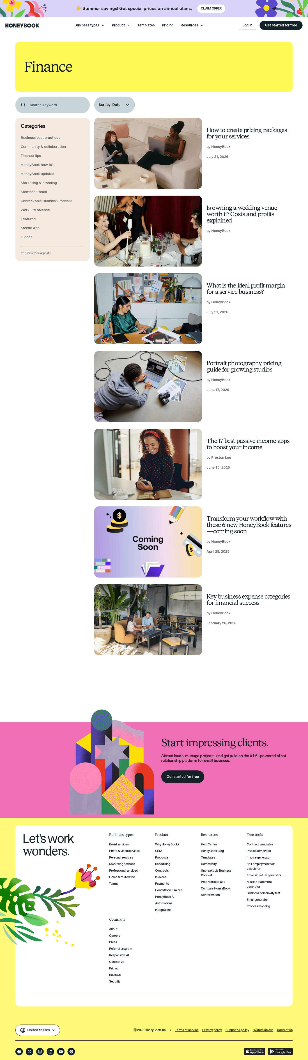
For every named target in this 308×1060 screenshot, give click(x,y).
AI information (210, 895)
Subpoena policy (237, 1030)
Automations (163, 903)
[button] (89, 25)
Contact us (116, 962)
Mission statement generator (259, 884)
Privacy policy (212, 1030)
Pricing (167, 25)
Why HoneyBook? (167, 844)
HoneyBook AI (165, 897)
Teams (113, 884)
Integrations (163, 910)
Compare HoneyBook (215, 888)
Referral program (120, 949)
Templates (146, 25)
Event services (119, 844)
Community (208, 864)
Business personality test (263, 893)
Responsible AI (119, 955)
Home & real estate (122, 877)
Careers (114, 936)
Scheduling (162, 864)
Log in (247, 25)
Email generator (257, 900)
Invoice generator (258, 857)
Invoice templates (259, 851)
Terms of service (187, 1030)
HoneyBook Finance (169, 890)
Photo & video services (124, 851)
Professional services (123, 870)
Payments (162, 884)
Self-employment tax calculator (260, 866)
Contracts (162, 870)
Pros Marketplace (213, 882)
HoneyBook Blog (212, 851)
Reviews (114, 975)
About (113, 929)
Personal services (121, 857)
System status (263, 1030)
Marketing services (122, 864)
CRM (158, 851)
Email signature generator (264, 875)
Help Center (209, 844)
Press (113, 942)
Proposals (161, 857)
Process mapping (258, 906)
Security (114, 981)
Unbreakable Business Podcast (216, 872)
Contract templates (260, 844)
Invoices (160, 877)
